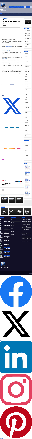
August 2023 (26, 112)
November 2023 (27, 107)
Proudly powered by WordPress (3, 272)
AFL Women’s (26, 166)
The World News (4, 267)
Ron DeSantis (26, 187)
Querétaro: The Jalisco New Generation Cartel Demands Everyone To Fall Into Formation (17, 184)
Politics (4, 13)
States (27, 192)
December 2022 (27, 125)
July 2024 (26, 94)
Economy (26, 173)
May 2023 (26, 117)
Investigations (26, 180)
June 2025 (26, 76)
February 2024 (26, 102)
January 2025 (26, 84)
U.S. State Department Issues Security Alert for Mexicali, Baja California (7, 221)
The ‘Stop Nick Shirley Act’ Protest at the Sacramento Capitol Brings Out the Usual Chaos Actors (26, 234)
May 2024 (26, 97)
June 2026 (26, 56)
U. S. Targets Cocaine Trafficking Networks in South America (7, 245)
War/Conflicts (9, 13)
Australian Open (26, 167)
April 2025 (26, 79)
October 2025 (26, 69)
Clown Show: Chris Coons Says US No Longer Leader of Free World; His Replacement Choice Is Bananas (26, 239)
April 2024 (26, 99)
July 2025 (26, 74)
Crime (21, 13)
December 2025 (27, 66)
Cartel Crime (18, 13)
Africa (3, 18)
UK (26, 13)
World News (4, 25)
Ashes (29, 166)
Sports (13, 13)
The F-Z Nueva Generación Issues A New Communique (7, 225)
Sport (25, 192)
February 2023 (26, 122)
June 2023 (26, 115)
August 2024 (26, 92)
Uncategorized (6, 18)
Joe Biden (26, 181)
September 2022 (27, 130)
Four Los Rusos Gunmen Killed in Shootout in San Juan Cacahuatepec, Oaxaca (7, 229)
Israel (29, 180)
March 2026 (26, 61)
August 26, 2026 (4, 212)
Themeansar (11, 272)
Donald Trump (28, 172)
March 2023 (26, 120)
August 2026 (26, 53)
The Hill (28, 194)
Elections (26, 174)
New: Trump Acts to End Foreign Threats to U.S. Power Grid (27, 31)
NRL (25, 186)
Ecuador (28, 173)
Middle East (12, 225)
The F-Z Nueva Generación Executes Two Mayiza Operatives (7, 233)
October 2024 (26, 89)
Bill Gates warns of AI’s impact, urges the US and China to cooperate (28, 38)
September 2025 (27, 71)
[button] (5, 180)
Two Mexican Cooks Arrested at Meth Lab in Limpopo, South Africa (7, 241)
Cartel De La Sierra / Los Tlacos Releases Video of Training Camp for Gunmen (7, 257)
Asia (24, 13)
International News (27, 179)
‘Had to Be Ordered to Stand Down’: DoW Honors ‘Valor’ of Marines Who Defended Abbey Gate (28, 34)
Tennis (25, 194)
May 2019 (26, 135)
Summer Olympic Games (27, 193)
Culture (26, 172)
